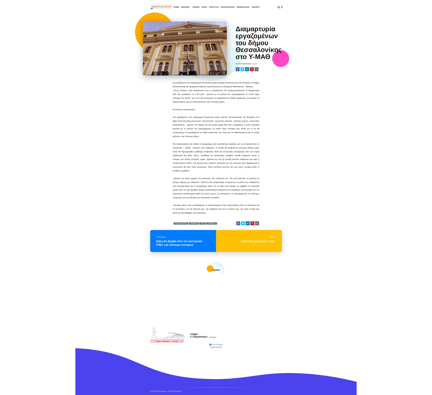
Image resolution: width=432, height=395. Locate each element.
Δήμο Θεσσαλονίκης (181, 223)
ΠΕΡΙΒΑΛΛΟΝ (243, 7)
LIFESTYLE (214, 7)
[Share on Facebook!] (238, 69)
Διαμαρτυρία (194, 223)
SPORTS (256, 7)
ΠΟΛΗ (204, 7)
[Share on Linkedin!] (247, 69)
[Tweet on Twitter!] (242, 69)
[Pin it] (252, 69)
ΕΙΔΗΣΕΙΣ (185, 7)
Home (176, 7)
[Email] (257, 69)
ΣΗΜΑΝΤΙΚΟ (211, 223)
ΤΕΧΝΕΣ (196, 7)
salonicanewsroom (243, 64)
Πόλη (202, 223)
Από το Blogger (217, 344)
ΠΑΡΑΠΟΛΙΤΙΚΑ (228, 7)
